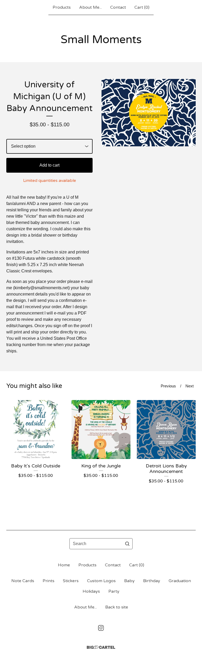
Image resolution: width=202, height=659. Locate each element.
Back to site (116, 607)
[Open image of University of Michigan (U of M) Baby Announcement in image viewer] (149, 112)
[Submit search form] (127, 544)
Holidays (91, 591)
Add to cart (49, 165)
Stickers (71, 580)
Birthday (151, 580)
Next (189, 386)
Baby (129, 580)
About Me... (90, 7)
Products (62, 7)
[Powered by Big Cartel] (101, 647)
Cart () (141, 7)
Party (113, 591)
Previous (168, 386)
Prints (48, 580)
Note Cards (22, 580)
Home (64, 565)
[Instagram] (101, 628)
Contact (118, 7)
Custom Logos (101, 580)
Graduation (180, 580)
